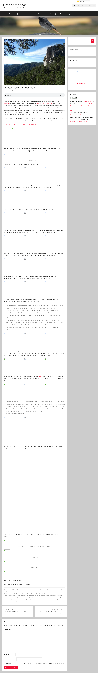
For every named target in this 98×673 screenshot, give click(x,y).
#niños (40, 597)
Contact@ (53, 14)
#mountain (28, 597)
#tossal (59, 599)
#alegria (24, 593)
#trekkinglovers (24, 601)
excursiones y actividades (44, 103)
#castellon (50, 593)
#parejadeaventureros (49, 597)
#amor (28, 593)
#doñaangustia (39, 595)
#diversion (31, 595)
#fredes (10, 597)
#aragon (33, 593)
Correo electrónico (10, 659)
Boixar (40, 376)
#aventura (38, 593)
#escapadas (53, 595)
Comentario (8, 629)
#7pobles (8, 593)
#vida (29, 601)
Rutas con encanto (35, 589)
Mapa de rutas (42, 14)
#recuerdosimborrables (22, 599)
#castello (44, 593)
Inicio (3, 14)
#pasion (6, 599)
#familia (6, 597)
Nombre (7, 654)
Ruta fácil (14, 589)
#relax (30, 599)
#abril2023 (14, 593)
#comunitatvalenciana (22, 595)
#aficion (19, 593)
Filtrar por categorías (66, 14)
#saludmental (45, 599)
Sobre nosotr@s (14, 14)
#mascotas (16, 597)
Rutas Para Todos (88, 101)
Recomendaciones (28, 14)
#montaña (22, 597)
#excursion (60, 595)
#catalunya (56, 593)
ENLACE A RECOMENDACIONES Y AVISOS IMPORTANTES (21, 124)
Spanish (81, 1)
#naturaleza (35, 597)
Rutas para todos (14, 5)
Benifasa (6, 103)
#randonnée (11, 599)
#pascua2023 (58, 597)
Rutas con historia (45, 589)
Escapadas (8, 589)
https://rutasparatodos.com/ (79, 115)
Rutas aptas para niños (23, 589)
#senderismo (52, 599)
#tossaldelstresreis (9, 601)
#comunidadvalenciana (10, 595)
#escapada (46, 595)
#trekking (16, 601)
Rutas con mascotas (55, 589)
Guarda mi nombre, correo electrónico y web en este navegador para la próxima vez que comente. (35, 663)
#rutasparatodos (36, 599)
